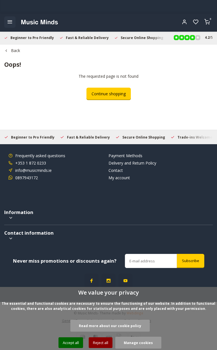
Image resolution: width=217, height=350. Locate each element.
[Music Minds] (39, 22)
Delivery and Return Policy (132, 163)
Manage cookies (138, 342)
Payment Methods (125, 155)
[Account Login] (184, 22)
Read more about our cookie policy (110, 325)
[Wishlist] (195, 22)
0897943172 (26, 177)
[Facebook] (91, 281)
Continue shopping (109, 93)
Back (15, 50)
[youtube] (125, 281)
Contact (115, 170)
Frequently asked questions (40, 155)
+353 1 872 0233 (30, 163)
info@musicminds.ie (33, 170)
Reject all (100, 342)
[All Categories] (10, 22)
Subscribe (190, 260)
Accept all (71, 342)
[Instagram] (108, 281)
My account (119, 177)
